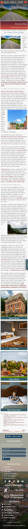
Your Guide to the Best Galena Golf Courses (14, 425)
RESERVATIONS (27, 264)
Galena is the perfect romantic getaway (12, 91)
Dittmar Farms (5, 169)
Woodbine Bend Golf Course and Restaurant (13, 136)
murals (3, 114)
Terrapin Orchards (21, 150)
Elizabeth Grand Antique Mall (15, 181)
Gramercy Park (5, 259)
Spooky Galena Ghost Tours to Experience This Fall (15, 417)
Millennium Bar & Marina (18, 270)
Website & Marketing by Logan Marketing (14, 525)
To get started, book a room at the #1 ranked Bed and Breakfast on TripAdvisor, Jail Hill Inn (13, 285)
